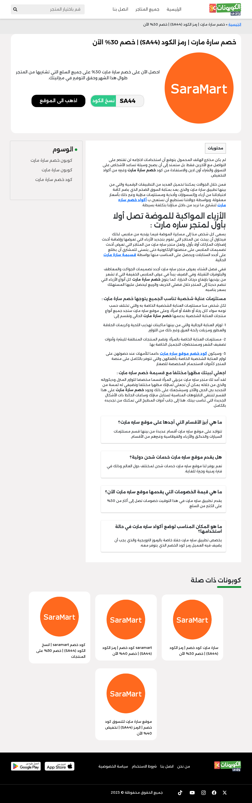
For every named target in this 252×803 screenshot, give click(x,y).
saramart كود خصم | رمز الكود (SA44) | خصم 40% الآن (127, 650)
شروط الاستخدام (144, 766)
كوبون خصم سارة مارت (51, 160)
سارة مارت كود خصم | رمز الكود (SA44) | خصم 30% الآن (194, 650)
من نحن (183, 766)
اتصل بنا (120, 9)
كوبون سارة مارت (57, 170)
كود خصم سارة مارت (53, 179)
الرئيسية (174, 9)
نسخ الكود (103, 100)
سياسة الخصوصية (113, 766)
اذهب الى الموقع (58, 100)
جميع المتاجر (147, 9)
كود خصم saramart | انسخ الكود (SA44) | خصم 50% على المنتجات (60, 650)
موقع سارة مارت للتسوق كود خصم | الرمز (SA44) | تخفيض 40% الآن (128, 727)
